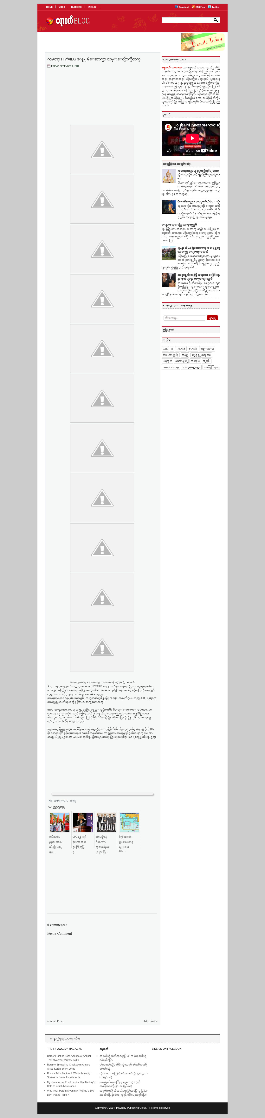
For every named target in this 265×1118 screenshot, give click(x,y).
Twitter (215, 7)
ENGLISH (92, 7)
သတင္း (195, 361)
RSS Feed (201, 7)
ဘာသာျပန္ (181, 361)
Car (165, 348)
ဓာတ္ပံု (73, 801)
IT (172, 348)
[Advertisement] (102, 99)
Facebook (184, 7)
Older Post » (150, 1021)
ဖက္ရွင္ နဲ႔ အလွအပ (201, 355)
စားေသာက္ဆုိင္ (170, 355)
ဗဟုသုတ (167, 361)
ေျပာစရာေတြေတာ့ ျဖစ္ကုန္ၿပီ (179, 224)
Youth (193, 348)
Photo (65, 801)
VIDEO (62, 7)
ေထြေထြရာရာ (211, 367)
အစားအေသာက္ (171, 367)
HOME (49, 7)
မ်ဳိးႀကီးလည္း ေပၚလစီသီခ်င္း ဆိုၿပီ (200, 201)
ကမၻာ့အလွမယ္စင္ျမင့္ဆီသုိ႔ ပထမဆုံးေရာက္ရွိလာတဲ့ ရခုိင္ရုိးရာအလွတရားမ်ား (200, 174)
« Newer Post (54, 1021)
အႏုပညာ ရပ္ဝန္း (191, 367)
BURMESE (76, 7)
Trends (180, 348)
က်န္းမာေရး (207, 348)
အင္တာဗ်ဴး (206, 361)
